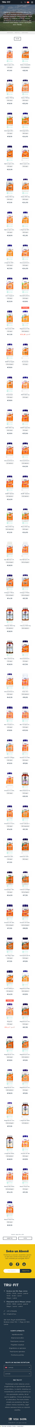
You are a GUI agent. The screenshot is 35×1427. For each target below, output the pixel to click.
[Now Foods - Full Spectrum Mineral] (25, 950)
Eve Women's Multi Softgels (9, 559)
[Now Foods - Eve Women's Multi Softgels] (10, 554)
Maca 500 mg (10, 526)
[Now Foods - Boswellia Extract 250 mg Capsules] (25, 290)
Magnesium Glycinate (25, 328)
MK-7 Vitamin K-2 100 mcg (9, 724)
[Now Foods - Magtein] (10, 1016)
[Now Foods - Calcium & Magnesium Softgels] (25, 884)
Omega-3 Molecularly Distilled (9, 592)
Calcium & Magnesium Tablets (9, 757)
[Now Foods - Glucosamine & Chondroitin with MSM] (25, 653)
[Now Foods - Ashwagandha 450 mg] (10, 125)
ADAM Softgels (9, 361)
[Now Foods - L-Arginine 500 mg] (25, 224)
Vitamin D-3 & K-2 (9, 823)
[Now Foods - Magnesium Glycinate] (25, 323)
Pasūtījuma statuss (17, 1341)
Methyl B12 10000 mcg (9, 1186)
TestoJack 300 (9, 328)
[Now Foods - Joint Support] (10, 290)
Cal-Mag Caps (9, 955)
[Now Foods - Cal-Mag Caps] (10, 950)
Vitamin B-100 (25, 1153)
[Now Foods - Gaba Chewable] (25, 59)
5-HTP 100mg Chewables (9, 988)
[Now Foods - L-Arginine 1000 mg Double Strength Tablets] (25, 1115)
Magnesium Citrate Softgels (25, 1087)
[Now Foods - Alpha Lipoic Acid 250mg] (10, 158)
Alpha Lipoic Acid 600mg (9, 229)
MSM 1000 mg (25, 394)
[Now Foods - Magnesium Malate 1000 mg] (25, 983)
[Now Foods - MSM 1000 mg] (25, 389)
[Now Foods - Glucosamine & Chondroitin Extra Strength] (10, 455)
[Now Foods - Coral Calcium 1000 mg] (25, 818)
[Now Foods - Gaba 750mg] (10, 92)
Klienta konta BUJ (17, 1338)
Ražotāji (17, 32)
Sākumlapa (10, 32)
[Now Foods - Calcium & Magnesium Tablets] (10, 752)
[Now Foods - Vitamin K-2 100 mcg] (25, 752)
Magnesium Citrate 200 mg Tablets (25, 1054)
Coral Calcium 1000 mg (25, 823)
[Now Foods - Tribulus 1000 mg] (10, 620)
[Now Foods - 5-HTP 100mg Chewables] (10, 983)
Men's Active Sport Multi (9, 658)
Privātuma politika (17, 1355)
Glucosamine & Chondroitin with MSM (25, 658)
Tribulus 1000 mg (9, 625)
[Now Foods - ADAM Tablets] (10, 488)
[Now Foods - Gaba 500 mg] (10, 191)
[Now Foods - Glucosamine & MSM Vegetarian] (25, 257)
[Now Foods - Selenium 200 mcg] (10, 851)
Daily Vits (25, 691)
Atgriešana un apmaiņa (17, 1348)
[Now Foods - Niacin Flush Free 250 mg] (25, 1181)
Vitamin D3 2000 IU (9, 922)
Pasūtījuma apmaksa (17, 1351)
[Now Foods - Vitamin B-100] (25, 1148)
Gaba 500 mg (9, 196)
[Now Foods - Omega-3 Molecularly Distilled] (10, 587)
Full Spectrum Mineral (25, 955)
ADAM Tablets (9, 493)
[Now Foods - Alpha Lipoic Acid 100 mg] (10, 59)
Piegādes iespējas (17, 1344)
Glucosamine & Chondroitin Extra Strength (9, 460)
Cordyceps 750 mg (9, 889)
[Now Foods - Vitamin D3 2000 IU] (10, 917)
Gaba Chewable (25, 64)
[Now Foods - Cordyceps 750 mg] (10, 884)
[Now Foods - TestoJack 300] (10, 323)
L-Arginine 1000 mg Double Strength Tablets (25, 1120)
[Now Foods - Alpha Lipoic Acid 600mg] (10, 224)
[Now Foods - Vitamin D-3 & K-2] (10, 818)
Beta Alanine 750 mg (25, 790)
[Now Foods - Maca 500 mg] (10, 521)
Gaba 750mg (10, 97)
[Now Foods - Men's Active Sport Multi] (10, 653)
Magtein (9, 1021)
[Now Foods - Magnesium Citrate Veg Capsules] (25, 1016)
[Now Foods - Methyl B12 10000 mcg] (10, 1181)
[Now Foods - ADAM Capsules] (25, 422)
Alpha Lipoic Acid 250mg (9, 163)
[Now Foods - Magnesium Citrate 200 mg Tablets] (25, 1049)
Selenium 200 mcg (9, 856)
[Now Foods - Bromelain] (25, 356)
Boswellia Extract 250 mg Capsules (25, 295)
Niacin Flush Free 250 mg (25, 1186)
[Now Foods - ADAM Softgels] (10, 356)
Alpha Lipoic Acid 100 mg (9, 64)
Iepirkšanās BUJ (17, 1334)
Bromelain (25, 361)
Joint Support (9, 295)
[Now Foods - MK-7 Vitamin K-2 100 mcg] (10, 719)
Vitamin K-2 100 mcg (25, 757)
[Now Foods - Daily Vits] (25, 686)
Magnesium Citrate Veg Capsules (25, 1021)
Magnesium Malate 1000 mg (25, 988)
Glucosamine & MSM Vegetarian (25, 262)
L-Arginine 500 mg (25, 229)
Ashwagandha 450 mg (9, 130)
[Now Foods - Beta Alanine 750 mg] (25, 785)
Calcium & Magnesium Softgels (25, 889)
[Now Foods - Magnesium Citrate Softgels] (25, 1082)
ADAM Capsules (25, 427)
